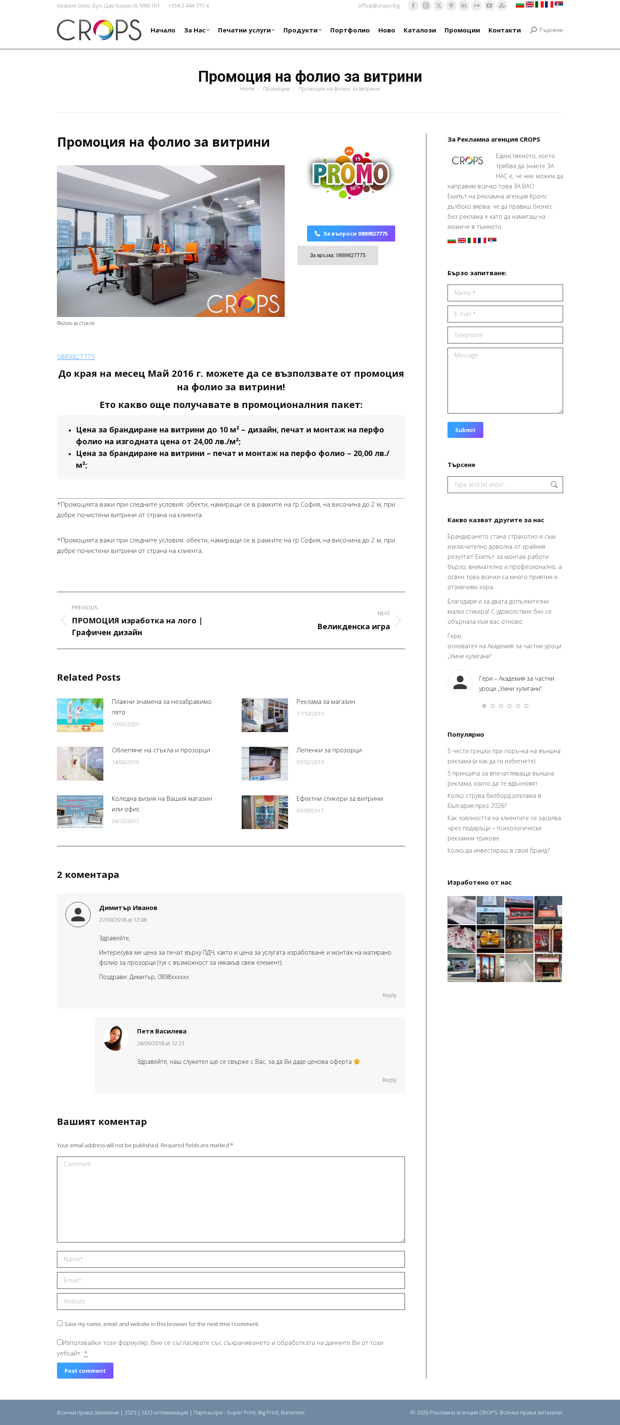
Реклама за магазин (326, 701)
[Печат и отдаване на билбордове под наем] (462, 968)
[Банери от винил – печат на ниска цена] (519, 939)
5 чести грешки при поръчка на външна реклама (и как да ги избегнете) (504, 756)
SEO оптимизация (165, 1412)
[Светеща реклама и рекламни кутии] (491, 910)
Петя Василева (161, 1031)
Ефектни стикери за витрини (340, 798)
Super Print (241, 1412)
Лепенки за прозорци (329, 750)
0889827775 (76, 356)
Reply (389, 995)
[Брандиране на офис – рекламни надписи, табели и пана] (548, 968)
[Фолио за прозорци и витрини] (491, 968)
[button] (484, 706)
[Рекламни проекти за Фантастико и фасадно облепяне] (519, 910)
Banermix (293, 1412)
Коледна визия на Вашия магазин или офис (162, 803)
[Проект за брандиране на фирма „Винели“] (548, 939)
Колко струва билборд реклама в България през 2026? (494, 801)
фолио (90, 441)
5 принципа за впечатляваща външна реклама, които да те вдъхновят (500, 778)
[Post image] (80, 715)
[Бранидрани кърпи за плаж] (462, 939)
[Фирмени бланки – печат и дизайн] (519, 968)
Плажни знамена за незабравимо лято (162, 706)
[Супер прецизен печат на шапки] (462, 910)
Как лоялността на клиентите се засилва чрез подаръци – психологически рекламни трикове (504, 828)
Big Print (268, 1412)
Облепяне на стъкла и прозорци (161, 750)
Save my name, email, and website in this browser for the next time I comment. (162, 1324)
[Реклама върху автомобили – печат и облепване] (491, 939)
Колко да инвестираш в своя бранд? (498, 850)
